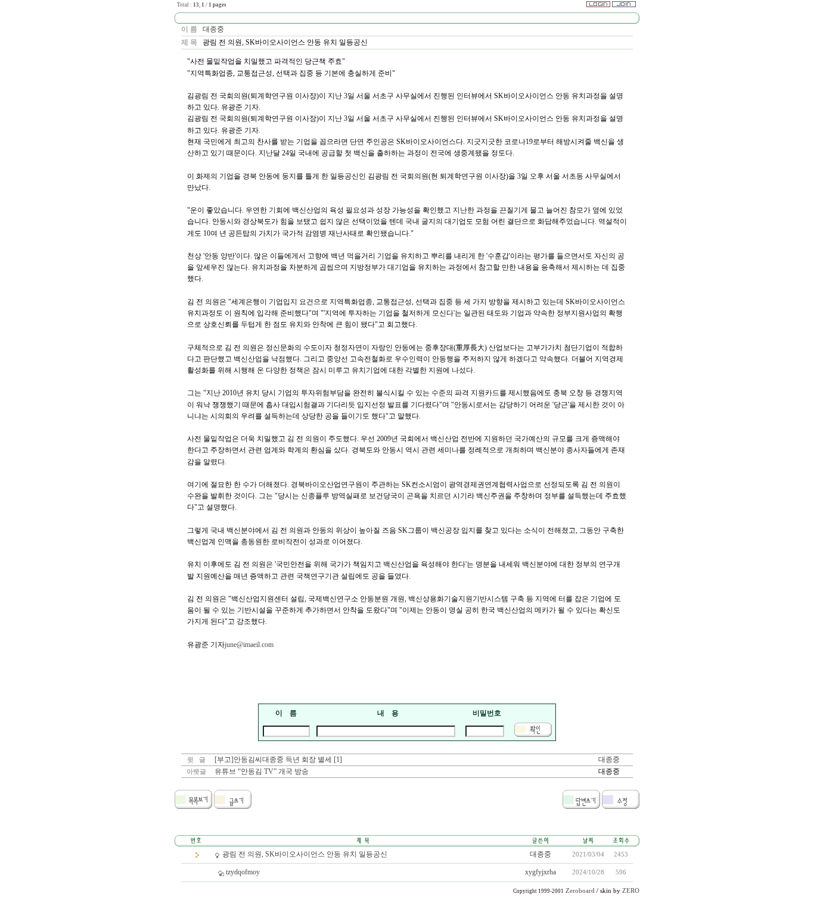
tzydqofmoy (243, 872)
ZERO (630, 890)
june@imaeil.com (249, 644)
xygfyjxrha (540, 872)
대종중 (213, 29)
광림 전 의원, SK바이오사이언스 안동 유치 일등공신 (304, 854)
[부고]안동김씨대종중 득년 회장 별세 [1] (278, 759)
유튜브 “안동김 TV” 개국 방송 (262, 771)
